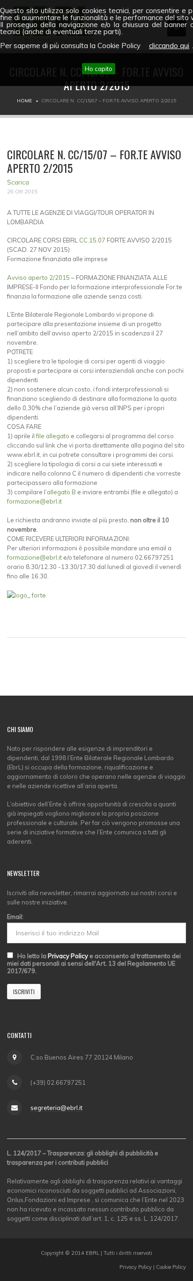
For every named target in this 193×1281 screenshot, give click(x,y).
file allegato (53, 436)
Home (24, 101)
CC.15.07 (93, 240)
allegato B (61, 492)
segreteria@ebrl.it (56, 1107)
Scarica (18, 182)
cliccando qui (169, 45)
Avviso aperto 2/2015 (39, 277)
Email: (15, 916)
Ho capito (98, 68)
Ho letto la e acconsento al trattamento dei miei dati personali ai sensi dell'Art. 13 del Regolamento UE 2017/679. (94, 963)
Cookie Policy (171, 1267)
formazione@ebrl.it (34, 501)
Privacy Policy (68, 956)
